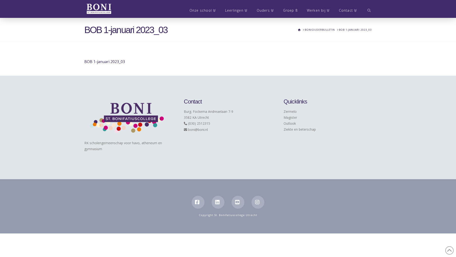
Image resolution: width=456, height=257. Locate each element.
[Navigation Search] (366, 9)
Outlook (290, 123)
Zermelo (290, 111)
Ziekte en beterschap (300, 129)
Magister (290, 117)
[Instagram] (258, 202)
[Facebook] (198, 202)
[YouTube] (238, 202)
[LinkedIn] (218, 202)
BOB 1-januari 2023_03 (104, 61)
